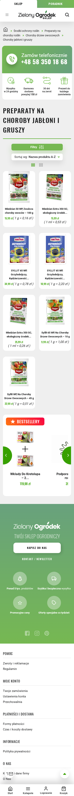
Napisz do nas (37, 548)
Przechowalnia (12, 702)
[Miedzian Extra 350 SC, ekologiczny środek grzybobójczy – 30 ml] (55, 187)
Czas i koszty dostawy (17, 729)
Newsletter (44, 559)
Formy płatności (13, 724)
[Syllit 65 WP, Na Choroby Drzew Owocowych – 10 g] (55, 311)
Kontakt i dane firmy (16, 773)
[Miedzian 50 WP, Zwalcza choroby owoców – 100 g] (19, 187)
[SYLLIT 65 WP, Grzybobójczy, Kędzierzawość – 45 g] (19, 249)
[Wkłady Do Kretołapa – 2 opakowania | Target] (25, 449)
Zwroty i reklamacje (16, 663)
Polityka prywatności (16, 751)
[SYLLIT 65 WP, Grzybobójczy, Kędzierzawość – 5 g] (55, 249)
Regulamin (10, 669)
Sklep (18, 4)
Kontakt (27, 559)
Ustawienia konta (14, 696)
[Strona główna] (37, 14)
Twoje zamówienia (15, 691)
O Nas (7, 779)
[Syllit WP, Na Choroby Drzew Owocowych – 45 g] (19, 373)
